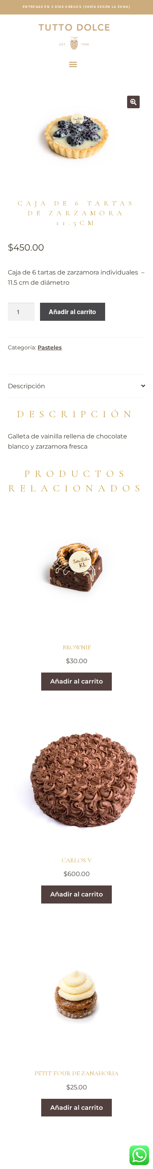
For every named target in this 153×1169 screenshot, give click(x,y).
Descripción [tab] (26, 386)
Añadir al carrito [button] (76, 681)
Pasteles (50, 347)
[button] (73, 64)
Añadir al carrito (72, 311)
